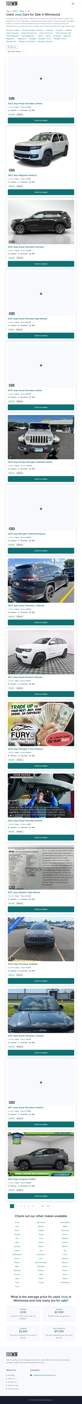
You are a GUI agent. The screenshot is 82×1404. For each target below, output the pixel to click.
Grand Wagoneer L (28, 36)
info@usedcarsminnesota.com (44, 1375)
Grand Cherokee (12, 33)
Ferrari (65, 1234)
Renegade (57, 36)
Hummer (65, 1242)
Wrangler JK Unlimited (27, 41)
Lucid (41, 1258)
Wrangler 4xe (11, 41)
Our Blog (11, 1375)
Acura (17, 1222)
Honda (41, 1242)
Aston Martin (65, 1222)
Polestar (41, 1270)
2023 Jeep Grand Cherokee (25, 103)
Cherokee (49, 30)
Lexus (65, 1254)
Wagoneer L (10, 39)
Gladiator (68, 30)
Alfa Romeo (41, 1222)
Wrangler (32, 39)
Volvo (17, 1286)
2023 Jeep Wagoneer (22, 175)
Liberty (40, 36)
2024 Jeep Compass (21, 1179)
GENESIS (65, 1238)
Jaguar (17, 1250)
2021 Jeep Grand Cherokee (25, 1107)
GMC (17, 1242)
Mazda (17, 1262)
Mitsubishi (41, 1266)
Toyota (41, 1282)
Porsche (17, 1274)
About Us (11, 1379)
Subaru (65, 1278)
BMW (65, 1226)
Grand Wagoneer (12, 36)
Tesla (17, 1282)
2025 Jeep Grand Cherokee (26, 247)
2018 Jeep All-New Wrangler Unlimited (30, 462)
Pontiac (65, 1270)
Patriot (48, 36)
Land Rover (41, 1254)
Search (15, 11)
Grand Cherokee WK (63, 33)
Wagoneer (67, 36)
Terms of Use (13, 1385)
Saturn (41, 1278)
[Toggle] (73, 3)
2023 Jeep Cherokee (23, 964)
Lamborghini (17, 1254)
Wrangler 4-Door (60, 39)
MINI (17, 1266)
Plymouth (17, 1270)
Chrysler (17, 1234)
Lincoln (17, 1258)
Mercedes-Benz (41, 1262)
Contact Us (12, 1382)
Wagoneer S (22, 39)
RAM (41, 1274)
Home (8, 11)
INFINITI (65, 1246)
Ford (41, 1238)
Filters (13, 47)
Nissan (65, 1266)
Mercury (65, 1262)
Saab (17, 1278)
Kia (65, 1250)
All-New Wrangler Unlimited (32, 30)
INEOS (41, 1246)
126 (48, 1206)
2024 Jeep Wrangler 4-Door (25, 749)
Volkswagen (65, 1282)
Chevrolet (65, 1230)
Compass (59, 30)
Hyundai (17, 1246)
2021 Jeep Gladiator (24, 892)
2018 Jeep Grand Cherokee (27, 318)
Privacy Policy (13, 1389)
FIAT (17, 1238)
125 (42, 1206)
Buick (17, 1230)
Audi (17, 1226)
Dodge (41, 1234)
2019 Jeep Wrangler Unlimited (26, 534)
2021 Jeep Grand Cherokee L (26, 1036)
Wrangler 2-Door (44, 39)
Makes (22, 11)
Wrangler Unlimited (45, 41)
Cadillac (41, 1230)
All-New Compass (13, 30)
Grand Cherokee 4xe (29, 33)
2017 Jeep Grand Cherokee (25, 677)
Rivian (65, 1274)
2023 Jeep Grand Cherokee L (26, 605)
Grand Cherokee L (46, 33)
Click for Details (41, 120)
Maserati (65, 1258)
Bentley (41, 1226)
